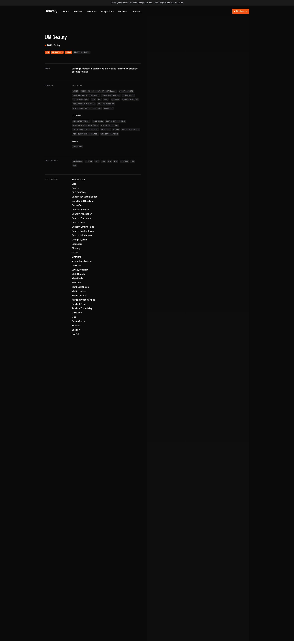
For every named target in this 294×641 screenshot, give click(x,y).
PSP (132, 161)
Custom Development (115, 121)
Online (116, 130)
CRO (109, 161)
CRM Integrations (81, 121)
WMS (74, 165)
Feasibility (128, 95)
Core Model (98, 121)
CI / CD (88, 161)
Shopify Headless (130, 130)
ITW (93, 99)
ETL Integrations (109, 125)
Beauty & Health (82, 52)
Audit (75, 91)
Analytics (77, 161)
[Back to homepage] (51, 11)
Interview (77, 147)
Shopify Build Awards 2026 (171, 3)
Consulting (57, 52)
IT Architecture (81, 99)
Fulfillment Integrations (85, 130)
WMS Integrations (109, 134)
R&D (99, 99)
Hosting (124, 161)
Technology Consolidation (85, 134)
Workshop (108, 108)
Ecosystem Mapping (111, 95)
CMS (103, 161)
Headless (105, 130)
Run (47, 52)
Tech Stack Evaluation (84, 104)
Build (68, 52)
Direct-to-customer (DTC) (85, 125)
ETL (115, 161)
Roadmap (115, 99)
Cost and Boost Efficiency (86, 95)
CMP (97, 161)
